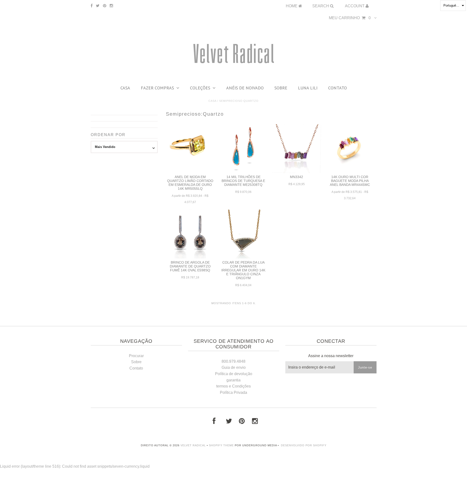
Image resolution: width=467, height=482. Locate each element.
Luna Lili (307, 88)
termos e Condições (233, 386)
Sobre (280, 88)
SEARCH (321, 6)
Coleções (200, 88)
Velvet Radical (193, 445)
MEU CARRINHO (350, 18)
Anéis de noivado (245, 88)
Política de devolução (233, 374)
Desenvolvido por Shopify (303, 445)
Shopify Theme (221, 445)
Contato (337, 88)
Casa (125, 88)
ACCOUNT (355, 6)
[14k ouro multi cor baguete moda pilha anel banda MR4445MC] (349, 148)
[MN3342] (296, 148)
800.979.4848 (233, 361)
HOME (292, 6)
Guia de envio (234, 367)
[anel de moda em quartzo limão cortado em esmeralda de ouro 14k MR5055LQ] (190, 144)
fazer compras (157, 88)
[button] (453, 5)
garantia (233, 380)
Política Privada (233, 392)
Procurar (136, 356)
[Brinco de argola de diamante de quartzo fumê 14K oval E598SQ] (190, 234)
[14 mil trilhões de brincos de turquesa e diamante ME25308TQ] (243, 148)
